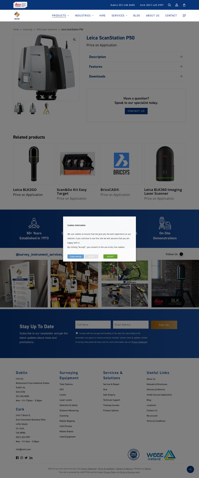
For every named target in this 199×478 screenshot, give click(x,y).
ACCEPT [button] (110, 256)
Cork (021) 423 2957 (152, 4)
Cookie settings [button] (76, 256)
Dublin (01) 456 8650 (123, 4)
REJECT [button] (91, 256)
